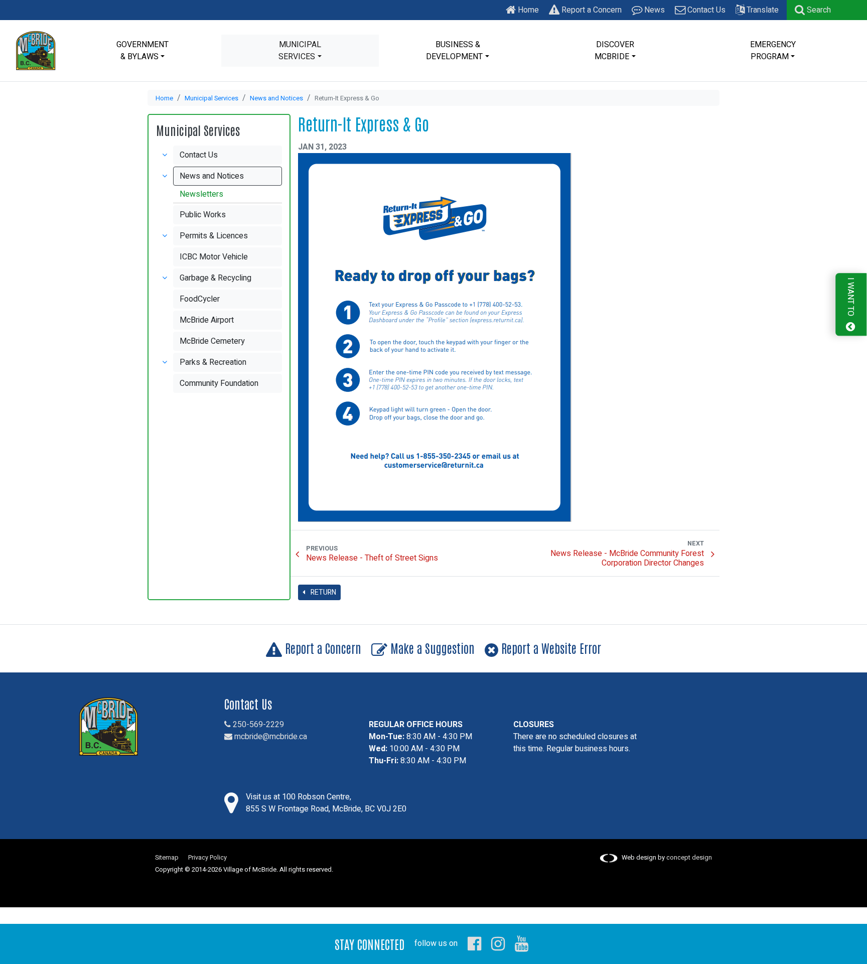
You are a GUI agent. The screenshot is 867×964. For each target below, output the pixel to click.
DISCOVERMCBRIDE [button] (614, 51)
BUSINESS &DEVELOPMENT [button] (454, 51)
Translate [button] (762, 10)
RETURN (322, 592)
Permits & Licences (214, 236)
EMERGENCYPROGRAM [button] (773, 51)
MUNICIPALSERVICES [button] (299, 51)
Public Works (203, 215)
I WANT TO (850, 298)
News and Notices (276, 98)
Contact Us (705, 10)
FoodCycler (200, 299)
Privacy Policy (207, 857)
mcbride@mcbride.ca (269, 737)
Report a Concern (590, 10)
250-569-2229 (257, 725)
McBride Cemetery (212, 341)
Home (527, 10)
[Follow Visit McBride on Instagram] (498, 943)
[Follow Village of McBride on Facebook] (474, 943)
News (653, 10)
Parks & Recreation (213, 362)
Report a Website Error (549, 647)
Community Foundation (219, 383)
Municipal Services (211, 98)
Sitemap (167, 857)
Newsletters (201, 194)
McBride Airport (207, 320)
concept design (689, 857)
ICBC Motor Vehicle (214, 257)
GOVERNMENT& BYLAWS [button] (142, 51)
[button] (813, 10)
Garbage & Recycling (215, 278)
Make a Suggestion (431, 647)
